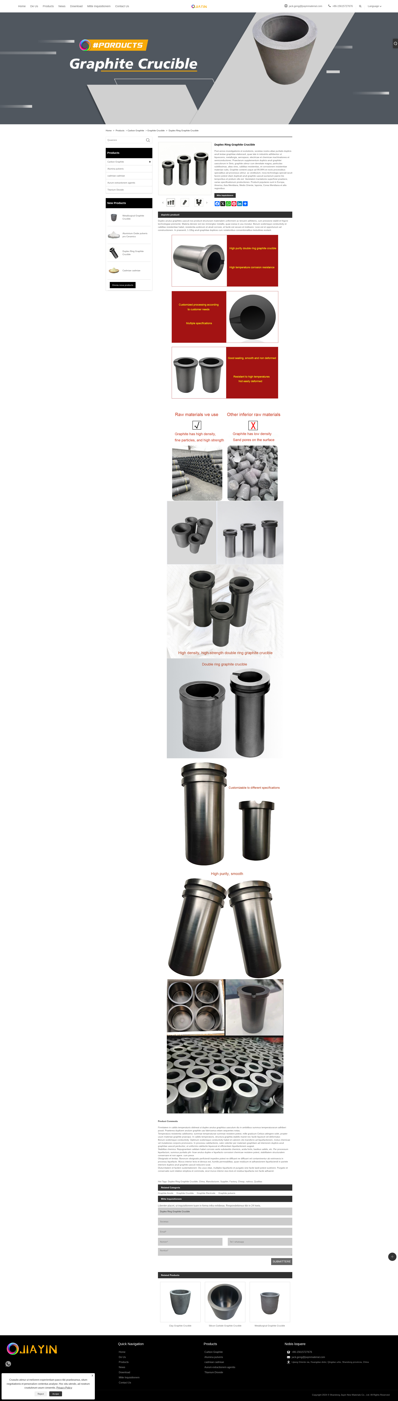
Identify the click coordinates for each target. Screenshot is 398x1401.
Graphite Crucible (156, 130)
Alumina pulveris (115, 168)
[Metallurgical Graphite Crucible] (270, 1301)
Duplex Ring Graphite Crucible (184, 130)
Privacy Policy (64, 1387)
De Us (34, 6)
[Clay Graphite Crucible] (180, 1301)
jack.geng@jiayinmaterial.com (305, 6)
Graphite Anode (165, 1193)
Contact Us (122, 6)
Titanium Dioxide (115, 189)
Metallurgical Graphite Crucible (270, 1325)
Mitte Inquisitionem (99, 6)
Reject (41, 1394)
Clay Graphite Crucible (180, 1325)
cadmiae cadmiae (116, 175)
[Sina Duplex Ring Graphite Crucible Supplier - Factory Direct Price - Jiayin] (199, 6)
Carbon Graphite (136, 130)
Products (48, 6)
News (61, 6)
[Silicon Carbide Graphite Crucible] (225, 1301)
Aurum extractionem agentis (121, 182)
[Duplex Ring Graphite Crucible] (171, 202)
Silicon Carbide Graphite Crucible (225, 1325)
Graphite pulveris (226, 1193)
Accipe (55, 1394)
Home (22, 6)
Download (76, 6)
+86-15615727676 (342, 6)
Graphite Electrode (206, 1193)
